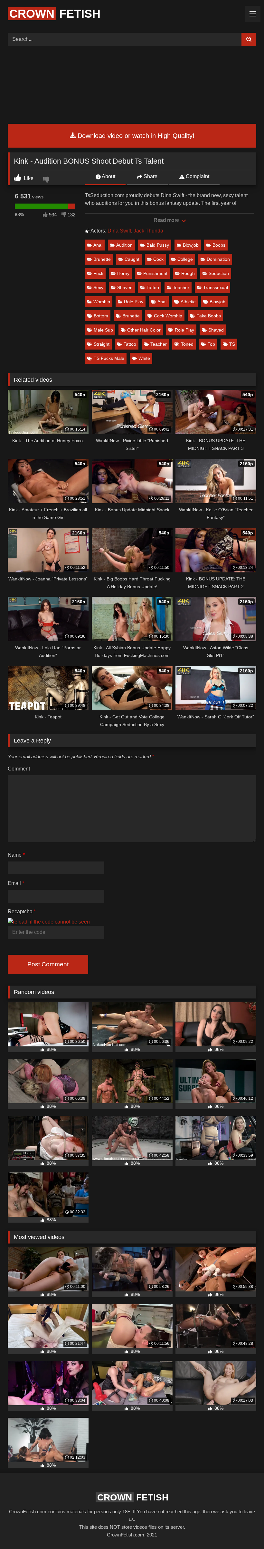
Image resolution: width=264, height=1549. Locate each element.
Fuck (98, 273)
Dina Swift (119, 230)
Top (211, 344)
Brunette (102, 259)
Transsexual (215, 287)
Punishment (155, 273)
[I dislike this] (47, 180)
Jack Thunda (148, 230)
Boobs (218, 245)
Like (28, 178)
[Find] (248, 39)
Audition (124, 245)
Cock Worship (168, 315)
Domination (218, 259)
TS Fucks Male (109, 358)
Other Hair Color (144, 330)
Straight (101, 344)
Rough (188, 273)
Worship (101, 301)
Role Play (133, 301)
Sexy (98, 287)
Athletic (188, 301)
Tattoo (152, 287)
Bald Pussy (157, 245)
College (185, 259)
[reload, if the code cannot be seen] (49, 922)
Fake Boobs (208, 315)
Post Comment (48, 964)
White (144, 358)
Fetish (54, 13)
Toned (187, 344)
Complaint (196, 176)
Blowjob (191, 245)
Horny (123, 273)
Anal (97, 245)
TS (232, 344)
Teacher (181, 287)
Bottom (101, 315)
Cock (158, 259)
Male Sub (103, 330)
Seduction (219, 273)
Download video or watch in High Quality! (135, 135)
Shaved (125, 287)
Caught (132, 259)
